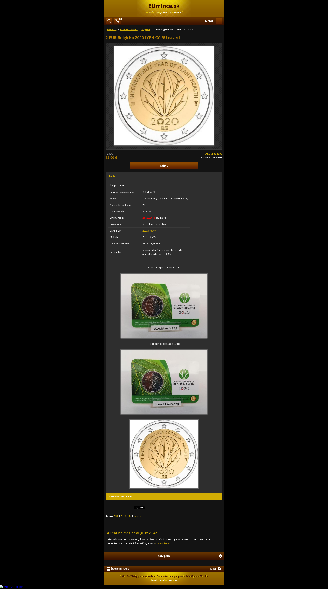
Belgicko (145, 29)
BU (129, 515)
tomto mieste (162, 543)
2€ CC (123, 515)
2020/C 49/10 (149, 230)
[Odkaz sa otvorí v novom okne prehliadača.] (164, 95)
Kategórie (164, 556)
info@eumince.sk (168, 580)
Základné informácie (120, 496)
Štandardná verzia (120, 568)
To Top (213, 568)
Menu (209, 21)
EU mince (111, 29)
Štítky (109, 515)
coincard (138, 515)
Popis (112, 176)
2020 (116, 515)
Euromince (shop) (129, 29)
